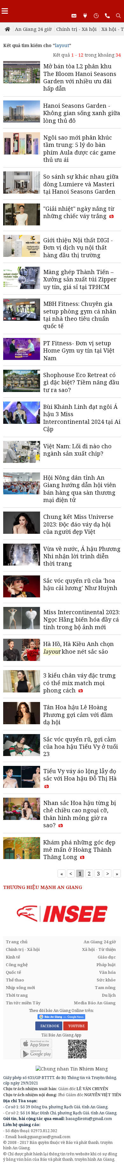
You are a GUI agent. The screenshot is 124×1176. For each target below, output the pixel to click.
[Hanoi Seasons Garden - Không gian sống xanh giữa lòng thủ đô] (21, 112)
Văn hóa (107, 972)
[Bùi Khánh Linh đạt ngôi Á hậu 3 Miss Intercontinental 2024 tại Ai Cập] (21, 413)
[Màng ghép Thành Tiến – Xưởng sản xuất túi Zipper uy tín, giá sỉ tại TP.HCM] (21, 278)
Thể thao (15, 980)
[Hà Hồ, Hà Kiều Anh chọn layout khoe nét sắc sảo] (21, 650)
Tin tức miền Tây (23, 1003)
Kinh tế (13, 957)
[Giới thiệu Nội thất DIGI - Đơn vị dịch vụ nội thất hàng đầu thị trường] (21, 246)
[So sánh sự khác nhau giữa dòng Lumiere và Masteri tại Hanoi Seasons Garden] (21, 183)
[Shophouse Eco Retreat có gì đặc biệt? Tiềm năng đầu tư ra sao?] (21, 381)
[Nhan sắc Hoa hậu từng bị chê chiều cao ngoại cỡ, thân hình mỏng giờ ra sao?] (21, 809)
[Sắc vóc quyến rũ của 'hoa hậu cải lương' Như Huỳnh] (21, 587)
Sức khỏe (106, 980)
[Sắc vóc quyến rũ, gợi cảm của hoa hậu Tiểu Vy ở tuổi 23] (21, 746)
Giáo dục (107, 957)
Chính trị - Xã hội (76, 29)
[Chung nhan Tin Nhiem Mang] (55, 1068)
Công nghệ (17, 964)
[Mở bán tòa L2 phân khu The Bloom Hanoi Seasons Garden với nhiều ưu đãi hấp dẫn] (21, 73)
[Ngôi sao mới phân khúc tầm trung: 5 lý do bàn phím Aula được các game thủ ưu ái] (21, 144)
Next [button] (116, 914)
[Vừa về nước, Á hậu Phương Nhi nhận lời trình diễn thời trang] (21, 555)
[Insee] (62, 914)
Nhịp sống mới (20, 987)
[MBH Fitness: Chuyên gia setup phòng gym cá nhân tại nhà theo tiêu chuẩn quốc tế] (21, 310)
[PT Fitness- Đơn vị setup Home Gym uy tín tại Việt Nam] (21, 349)
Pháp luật (106, 964)
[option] (62, 914)
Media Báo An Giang (95, 1003)
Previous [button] (8, 914)
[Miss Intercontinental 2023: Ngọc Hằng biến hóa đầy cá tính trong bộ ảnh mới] (21, 618)
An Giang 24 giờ (33, 29)
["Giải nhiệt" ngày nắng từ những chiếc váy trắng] (21, 215)
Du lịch (109, 995)
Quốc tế (13, 972)
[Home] (8, 29)
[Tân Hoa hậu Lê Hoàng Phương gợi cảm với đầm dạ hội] (21, 714)
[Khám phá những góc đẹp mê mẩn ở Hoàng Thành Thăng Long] (21, 849)
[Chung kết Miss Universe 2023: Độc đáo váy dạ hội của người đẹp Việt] (21, 523)
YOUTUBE (75, 1026)
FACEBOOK (48, 1026)
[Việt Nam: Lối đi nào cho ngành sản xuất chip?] (21, 452)
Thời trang (17, 995)
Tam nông (105, 987)
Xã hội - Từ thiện (99, 949)
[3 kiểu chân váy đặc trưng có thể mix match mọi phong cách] (21, 682)
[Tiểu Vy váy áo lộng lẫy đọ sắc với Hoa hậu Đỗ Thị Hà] (21, 777)
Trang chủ (17, 942)
